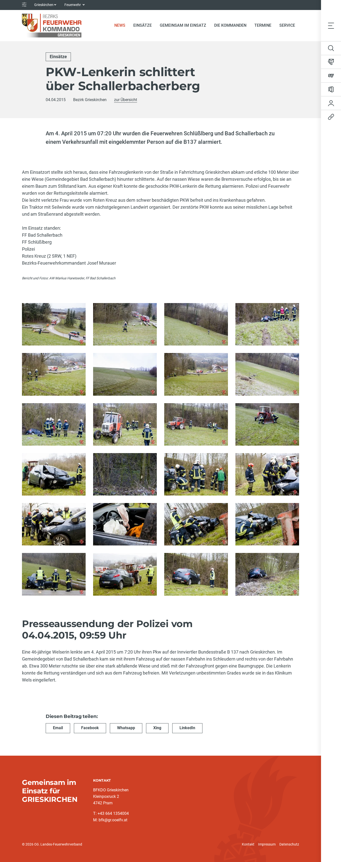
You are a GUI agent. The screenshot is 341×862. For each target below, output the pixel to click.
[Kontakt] (331, 62)
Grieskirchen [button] (43, 5)
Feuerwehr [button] (73, 5)
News (121, 25)
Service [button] (287, 25)
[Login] (331, 103)
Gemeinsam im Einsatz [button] (183, 25)
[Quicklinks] (331, 117)
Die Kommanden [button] (230, 25)
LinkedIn (187, 727)
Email (58, 727)
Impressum (267, 844)
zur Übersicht (125, 99)
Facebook (90, 727)
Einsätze (142, 25)
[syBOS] (331, 75)
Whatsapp (126, 727)
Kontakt (248, 844)
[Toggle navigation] (331, 25)
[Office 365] (331, 89)
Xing (157, 727)
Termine (262, 25)
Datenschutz (289, 844)
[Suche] (331, 48)
